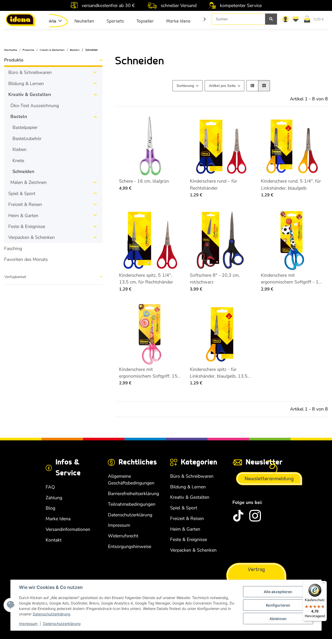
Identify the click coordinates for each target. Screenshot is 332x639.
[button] (285, 19)
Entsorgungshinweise (129, 546)
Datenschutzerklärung (51, 614)
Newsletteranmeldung (269, 479)
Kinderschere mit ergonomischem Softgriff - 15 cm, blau (291, 279)
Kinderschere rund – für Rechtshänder (213, 184)
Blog (50, 508)
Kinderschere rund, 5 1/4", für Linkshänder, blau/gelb (291, 184)
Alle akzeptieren (278, 591)
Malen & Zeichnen (28, 182)
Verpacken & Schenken (31, 237)
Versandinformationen (68, 529)
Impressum (28, 623)
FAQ (50, 487)
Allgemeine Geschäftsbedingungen (131, 479)
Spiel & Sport (21, 193)
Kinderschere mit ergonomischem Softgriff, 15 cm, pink (148, 373)
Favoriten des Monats (26, 259)
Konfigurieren (278, 605)
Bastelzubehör (27, 138)
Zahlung (54, 498)
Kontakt (53, 540)
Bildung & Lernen (26, 83)
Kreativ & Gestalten (29, 94)
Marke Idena (178, 21)
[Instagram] (255, 516)
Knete (18, 160)
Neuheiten (84, 21)
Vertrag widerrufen (256, 575)
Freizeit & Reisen (25, 204)
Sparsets (115, 21)
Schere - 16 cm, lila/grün (144, 181)
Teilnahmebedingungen (131, 504)
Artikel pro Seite (222, 85)
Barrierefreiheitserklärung (133, 493)
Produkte (14, 60)
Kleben (19, 149)
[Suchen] (271, 19)
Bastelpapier (25, 127)
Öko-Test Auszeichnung (34, 105)
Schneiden (23, 171)
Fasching (13, 248)
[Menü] (324, 584)
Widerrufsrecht (123, 536)
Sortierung (185, 85)
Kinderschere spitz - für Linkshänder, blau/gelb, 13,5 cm (218, 373)
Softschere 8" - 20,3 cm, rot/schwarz (215, 278)
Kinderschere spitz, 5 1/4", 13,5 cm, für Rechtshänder (146, 278)
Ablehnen (278, 618)
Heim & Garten (23, 215)
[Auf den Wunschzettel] (172, 124)
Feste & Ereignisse (26, 226)
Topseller (145, 21)
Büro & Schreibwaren (30, 72)
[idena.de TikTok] (238, 516)
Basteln (18, 116)
